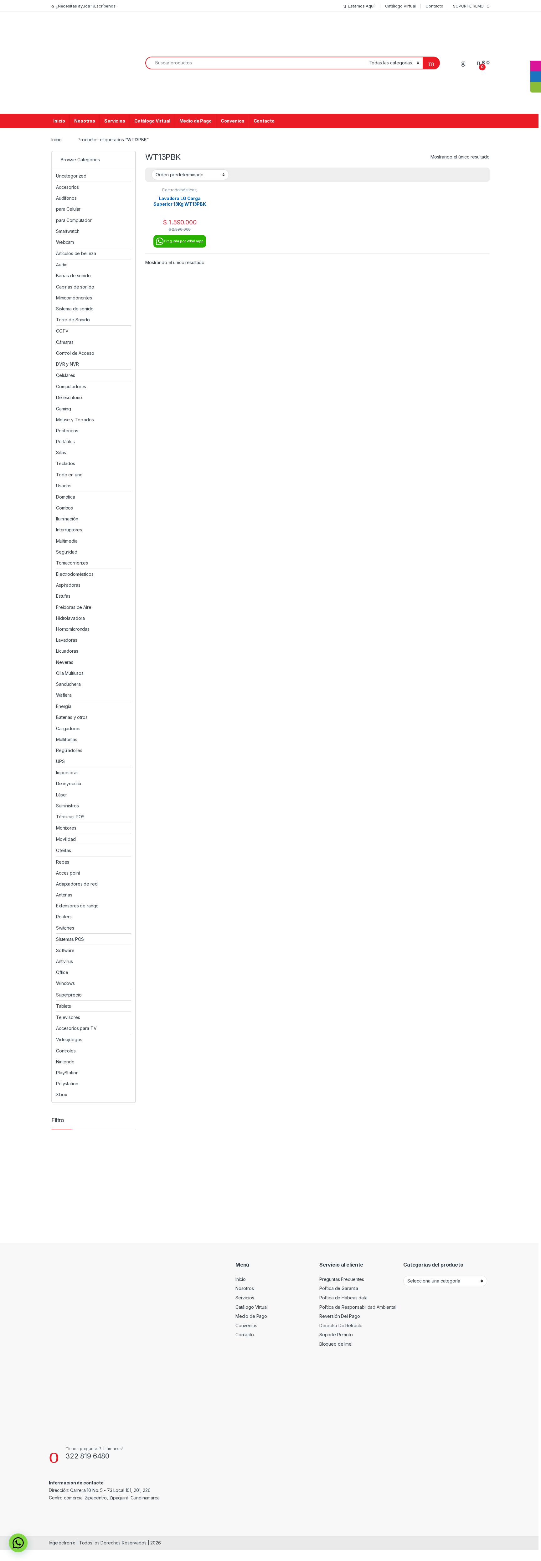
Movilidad (66, 839)
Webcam (65, 242)
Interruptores (69, 529)
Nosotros (84, 120)
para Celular (68, 209)
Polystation (67, 1083)
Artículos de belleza (76, 253)
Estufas (63, 596)
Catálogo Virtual (400, 5)
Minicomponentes (74, 297)
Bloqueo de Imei (336, 1344)
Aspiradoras (68, 585)
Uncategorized (71, 175)
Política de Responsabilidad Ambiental (357, 1307)
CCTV (62, 331)
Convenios (233, 120)
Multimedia (67, 541)
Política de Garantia (338, 1288)
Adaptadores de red (76, 883)
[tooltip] (535, 55)
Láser (61, 794)
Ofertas (63, 850)
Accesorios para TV (76, 1028)
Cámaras (65, 342)
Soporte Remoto (336, 1334)
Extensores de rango (77, 905)
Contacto (434, 5)
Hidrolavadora (70, 618)
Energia (63, 706)
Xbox (61, 1094)
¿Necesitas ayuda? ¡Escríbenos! (86, 5)
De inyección (69, 783)
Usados (63, 485)
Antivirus (64, 961)
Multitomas (66, 739)
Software (65, 950)
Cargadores (68, 728)
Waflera (64, 695)
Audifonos (66, 198)
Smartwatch (68, 231)
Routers (64, 916)
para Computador (74, 220)
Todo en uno (69, 474)
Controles (66, 1050)
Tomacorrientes (72, 562)
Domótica (65, 496)
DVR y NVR (67, 364)
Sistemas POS (70, 939)
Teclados (65, 463)
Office (62, 972)
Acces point (68, 873)
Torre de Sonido (73, 319)
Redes (62, 862)
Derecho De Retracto (341, 1325)
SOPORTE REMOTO (471, 5)
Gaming (63, 408)
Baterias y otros (72, 717)
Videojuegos (69, 1039)
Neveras (64, 662)
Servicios (114, 120)
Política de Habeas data (343, 1297)
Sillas (61, 452)
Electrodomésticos (179, 190)
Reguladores (69, 750)
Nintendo (65, 1061)
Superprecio (68, 994)
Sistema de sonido (75, 308)
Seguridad (66, 552)
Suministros (67, 805)
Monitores (66, 828)
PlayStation (67, 1072)
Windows (65, 983)
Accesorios (67, 187)
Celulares (65, 375)
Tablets (63, 1006)
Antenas (64, 894)
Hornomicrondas (73, 629)
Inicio (59, 120)
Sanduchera (68, 684)
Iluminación (67, 518)
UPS (60, 761)
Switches (65, 928)
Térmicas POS (70, 816)
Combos (64, 507)
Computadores (71, 386)
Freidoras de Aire (73, 607)
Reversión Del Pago (339, 1316)
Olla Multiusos (70, 673)
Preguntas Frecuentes (341, 1279)
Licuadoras (67, 651)
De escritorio (69, 397)
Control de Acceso (75, 353)
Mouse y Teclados (75, 419)
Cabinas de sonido (75, 286)
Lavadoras (66, 640)
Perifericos (67, 430)
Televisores (68, 1017)
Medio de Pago (195, 120)
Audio (62, 264)
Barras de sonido (73, 275)
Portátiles (65, 441)
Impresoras (67, 772)
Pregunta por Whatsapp (184, 241)
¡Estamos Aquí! (361, 5)
